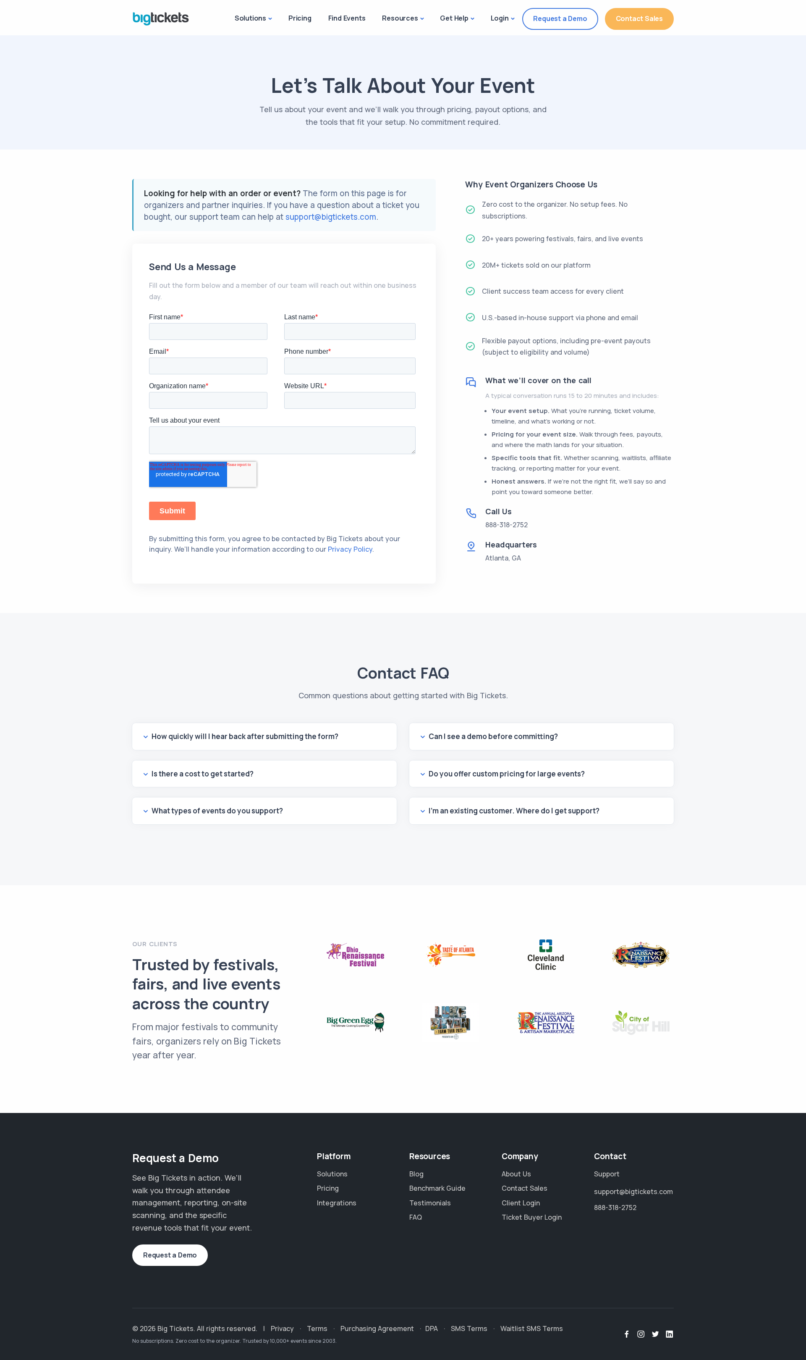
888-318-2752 (506, 524)
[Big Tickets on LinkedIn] (669, 1334)
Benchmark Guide (437, 1188)
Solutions (250, 18)
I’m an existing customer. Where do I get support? (514, 810)
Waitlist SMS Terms (531, 1328)
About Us (516, 1173)
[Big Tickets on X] (655, 1334)
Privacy (282, 1328)
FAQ (415, 1217)
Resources (400, 18)
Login (500, 18)
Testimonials (430, 1202)
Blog (416, 1173)
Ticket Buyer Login (532, 1217)
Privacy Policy (350, 549)
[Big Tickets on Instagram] (641, 1334)
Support (607, 1173)
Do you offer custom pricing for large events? (507, 774)
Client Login (521, 1202)
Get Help (454, 18)
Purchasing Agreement (377, 1328)
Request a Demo (560, 18)
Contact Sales (639, 18)
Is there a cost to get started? (203, 774)
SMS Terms (469, 1328)
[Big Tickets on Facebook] (627, 1334)
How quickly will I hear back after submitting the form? (245, 736)
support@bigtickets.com (330, 216)
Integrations (336, 1202)
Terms (317, 1328)
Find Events (347, 18)
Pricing (299, 18)
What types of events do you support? (217, 810)
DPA (431, 1328)
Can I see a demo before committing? (493, 736)
